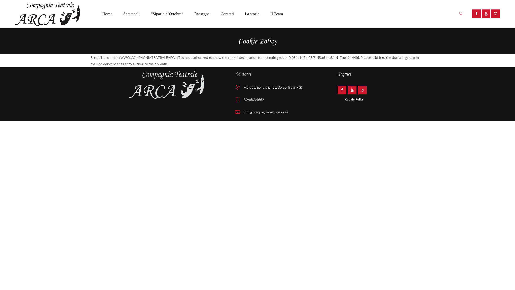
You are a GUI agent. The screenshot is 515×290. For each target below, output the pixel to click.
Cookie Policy (354, 99)
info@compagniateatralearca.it (266, 112)
